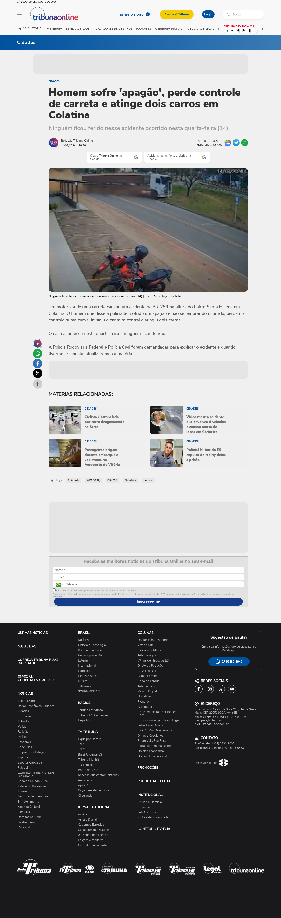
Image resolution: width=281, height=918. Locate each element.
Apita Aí (83, 785)
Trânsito (23, 721)
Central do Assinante (92, 845)
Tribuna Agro (27, 700)
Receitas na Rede (30, 817)
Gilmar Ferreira (148, 676)
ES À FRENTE (147, 670)
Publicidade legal (200, 29)
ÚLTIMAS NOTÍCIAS (33, 632)
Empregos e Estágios (32, 752)
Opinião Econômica (151, 751)
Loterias (83, 660)
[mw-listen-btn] (38, 344)
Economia (24, 742)
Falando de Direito (150, 725)
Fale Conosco (147, 812)
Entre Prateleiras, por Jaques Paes (157, 713)
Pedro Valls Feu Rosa (152, 740)
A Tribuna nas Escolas (93, 835)
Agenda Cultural (29, 806)
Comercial (144, 807)
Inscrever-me (148, 601)
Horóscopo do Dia (90, 655)
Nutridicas (144, 696)
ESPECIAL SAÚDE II (79, 29)
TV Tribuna (53, 29)
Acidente (73, 480)
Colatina (130, 480)
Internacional (87, 665)
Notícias (83, 640)
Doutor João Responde (153, 640)
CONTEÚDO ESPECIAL (155, 829)
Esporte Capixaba (30, 762)
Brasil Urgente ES (90, 754)
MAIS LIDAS (27, 646)
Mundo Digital (147, 691)
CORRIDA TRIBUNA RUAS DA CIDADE (38, 661)
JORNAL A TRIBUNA (93, 807)
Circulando (85, 795)
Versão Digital (87, 819)
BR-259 (112, 480)
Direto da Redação (150, 665)
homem (148, 480)
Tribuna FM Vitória (90, 710)
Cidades (54, 81)
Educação (24, 716)
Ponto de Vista (88, 770)
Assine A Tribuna (176, 14)
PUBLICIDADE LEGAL (154, 781)
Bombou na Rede (90, 650)
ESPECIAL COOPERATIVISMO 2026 (37, 678)
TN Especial (86, 764)
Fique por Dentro (89, 739)
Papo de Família (148, 681)
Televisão (84, 686)
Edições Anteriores (90, 840)
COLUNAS (146, 632)
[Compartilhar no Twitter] (38, 373)
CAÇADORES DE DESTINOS (114, 29)
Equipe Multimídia (150, 802)
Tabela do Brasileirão (32, 786)
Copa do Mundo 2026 (33, 781)
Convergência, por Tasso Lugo (158, 720)
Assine (82, 814)
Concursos (25, 747)
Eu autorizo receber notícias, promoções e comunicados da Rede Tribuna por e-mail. (96, 590)
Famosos (24, 812)
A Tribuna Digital (168, 29)
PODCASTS (143, 29)
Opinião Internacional (152, 756)
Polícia (22, 726)
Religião (23, 731)
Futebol (23, 767)
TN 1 (81, 744)
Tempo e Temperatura (33, 796)
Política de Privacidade (153, 817)
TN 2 (81, 749)
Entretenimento (28, 801)
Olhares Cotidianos (150, 735)
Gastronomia (26, 822)
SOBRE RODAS (89, 691)
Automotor (85, 780)
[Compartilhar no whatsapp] (38, 353)
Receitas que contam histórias (98, 775)
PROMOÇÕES (148, 767)
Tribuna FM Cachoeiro (93, 715)
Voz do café (146, 645)
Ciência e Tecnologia (92, 645)
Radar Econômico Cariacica (36, 706)
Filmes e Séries (88, 676)
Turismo (23, 791)
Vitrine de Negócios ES (153, 660)
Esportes (24, 757)
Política (22, 736)
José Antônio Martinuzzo (155, 730)
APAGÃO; (93, 480)
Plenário (143, 701)
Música (82, 681)
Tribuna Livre (146, 686)
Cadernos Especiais (91, 824)
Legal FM (84, 720)
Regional (24, 827)
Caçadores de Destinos (93, 790)
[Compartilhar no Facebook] (38, 363)
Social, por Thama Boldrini (155, 745)
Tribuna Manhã (88, 759)
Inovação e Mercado (151, 650)
